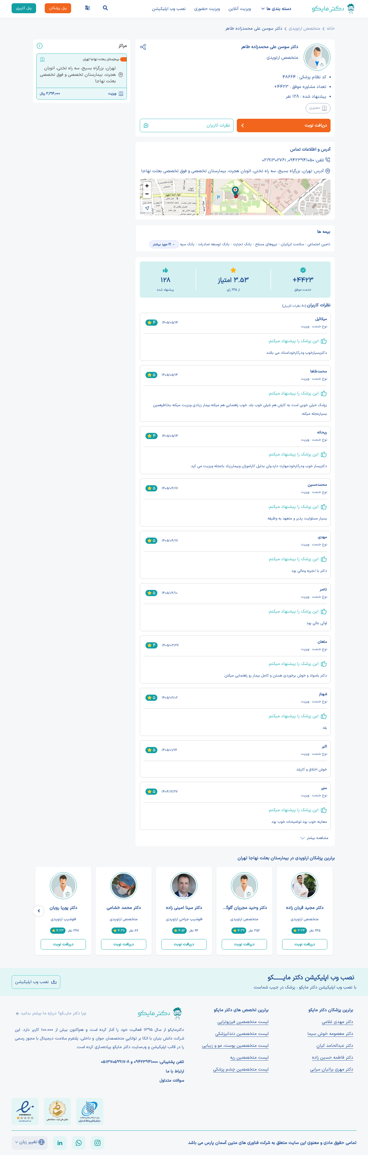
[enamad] (25, 1111)
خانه (331, 28)
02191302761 (274, 160)
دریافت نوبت (304, 944)
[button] (235, 191)
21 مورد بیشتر (162, 244)
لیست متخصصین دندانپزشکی (242, 1034)
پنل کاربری (24, 8)
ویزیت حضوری (207, 9)
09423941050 (301, 160)
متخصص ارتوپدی (304, 28)
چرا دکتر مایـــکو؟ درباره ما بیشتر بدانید (53, 1013)
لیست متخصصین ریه (249, 1057)
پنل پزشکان (58, 8)
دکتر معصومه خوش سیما (330, 1034)
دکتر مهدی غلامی (337, 1022)
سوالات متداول (171, 1081)
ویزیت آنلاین (239, 9)
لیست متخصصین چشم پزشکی (241, 1069)
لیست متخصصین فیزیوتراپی (243, 1022)
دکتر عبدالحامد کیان (335, 1045)
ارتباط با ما (175, 1072)
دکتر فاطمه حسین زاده (332, 1057)
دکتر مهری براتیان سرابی (331, 1069)
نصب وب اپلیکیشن (169, 9)
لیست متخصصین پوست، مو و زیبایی (235, 1045)
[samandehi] (57, 1111)
